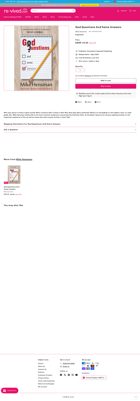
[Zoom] (36, 58)
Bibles (36, 17)
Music (53, 17)
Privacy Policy (43, 378)
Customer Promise (45, 375)
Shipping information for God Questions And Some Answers (32, 124)
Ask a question (11, 129)
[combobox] (53, 11)
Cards (85, 17)
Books (45, 17)
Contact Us (42, 369)
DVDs (77, 17)
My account (42, 387)
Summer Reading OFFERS (12, 17)
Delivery (41, 372)
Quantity (79, 66)
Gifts (92, 17)
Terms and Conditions (46, 381)
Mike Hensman (81, 31)
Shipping (88, 76)
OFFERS (28, 17)
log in (89, 96)
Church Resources (64, 17)
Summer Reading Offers (12, 1)
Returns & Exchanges (46, 384)
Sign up (82, 96)
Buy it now (105, 86)
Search (40, 363)
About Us (41, 366)
